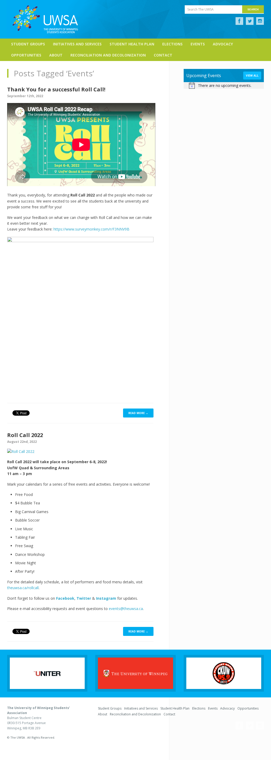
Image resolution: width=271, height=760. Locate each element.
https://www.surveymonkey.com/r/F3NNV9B (91, 229)
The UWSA (45, 19)
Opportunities (26, 55)
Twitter (250, 21)
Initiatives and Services (77, 43)
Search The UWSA (200, 9)
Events (198, 43)
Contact (163, 55)
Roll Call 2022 (25, 435)
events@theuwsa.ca (126, 608)
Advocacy (223, 43)
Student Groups (28, 43)
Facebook (239, 21)
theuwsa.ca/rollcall (23, 587)
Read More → (138, 413)
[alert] (224, 85)
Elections (172, 43)
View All (252, 75)
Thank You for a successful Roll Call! (56, 89)
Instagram (260, 21)
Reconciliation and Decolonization (108, 55)
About (55, 55)
